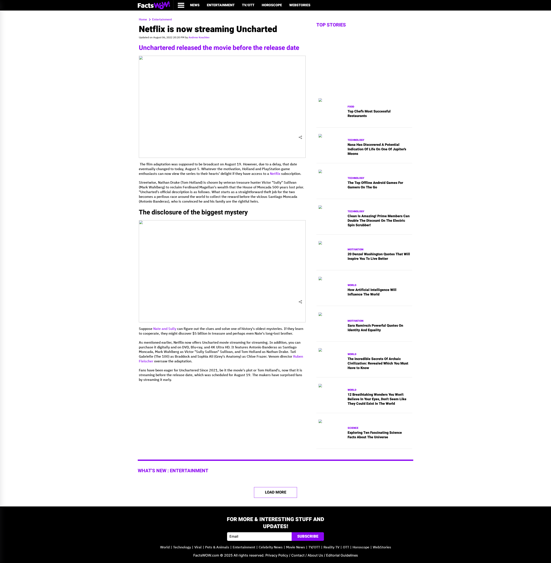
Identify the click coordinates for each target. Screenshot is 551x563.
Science (353, 428)
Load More (275, 492)
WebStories (299, 5)
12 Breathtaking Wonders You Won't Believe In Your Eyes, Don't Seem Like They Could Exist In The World (377, 399)
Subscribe (307, 536)
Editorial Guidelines (342, 555)
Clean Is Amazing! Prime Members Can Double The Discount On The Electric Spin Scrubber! (379, 220)
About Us (315, 555)
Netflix (275, 174)
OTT (346, 547)
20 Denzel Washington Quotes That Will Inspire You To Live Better (379, 256)
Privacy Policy (276, 555)
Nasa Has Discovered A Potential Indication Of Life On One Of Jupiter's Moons (377, 149)
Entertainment (221, 5)
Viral (198, 547)
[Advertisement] (222, 415)
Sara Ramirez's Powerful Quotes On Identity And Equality (375, 327)
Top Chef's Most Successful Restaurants (369, 113)
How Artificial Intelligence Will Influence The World (372, 292)
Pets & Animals (217, 547)
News (195, 5)
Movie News (295, 547)
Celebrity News (271, 547)
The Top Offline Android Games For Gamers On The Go (375, 185)
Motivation (355, 249)
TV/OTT (248, 5)
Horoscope (272, 5)
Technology (356, 140)
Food (351, 106)
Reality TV (331, 547)
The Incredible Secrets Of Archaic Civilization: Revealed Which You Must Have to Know (378, 363)
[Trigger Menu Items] (181, 5)
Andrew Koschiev (199, 37)
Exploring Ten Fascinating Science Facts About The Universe (375, 435)
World (352, 285)
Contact (298, 555)
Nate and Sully (164, 329)
